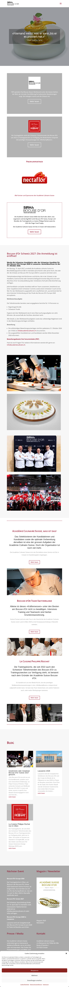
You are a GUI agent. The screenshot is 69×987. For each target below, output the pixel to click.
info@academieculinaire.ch (27, 331)
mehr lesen (12, 797)
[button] (66, 953)
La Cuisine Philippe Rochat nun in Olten (19, 825)
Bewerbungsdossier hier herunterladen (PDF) (23, 339)
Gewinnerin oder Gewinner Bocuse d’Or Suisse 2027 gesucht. (19, 773)
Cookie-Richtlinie (24, 984)
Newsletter (40, 923)
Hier (22, 947)
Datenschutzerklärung (36, 984)
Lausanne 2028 (44, 771)
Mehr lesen (34, 101)
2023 (44, 921)
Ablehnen (34, 975)
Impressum (46, 984)
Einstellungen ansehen (34, 980)
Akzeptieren (34, 970)
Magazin (40, 921)
